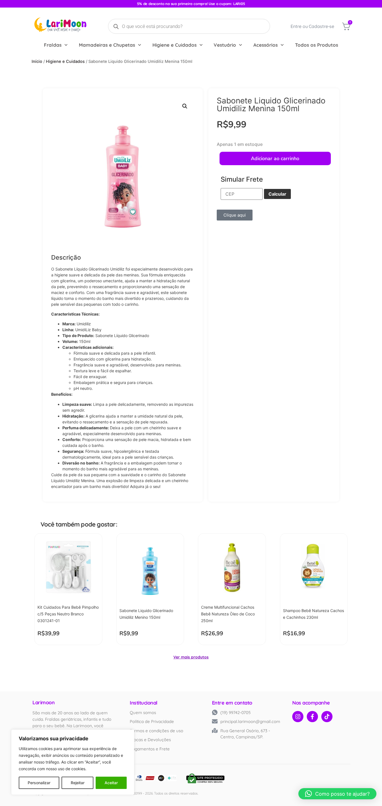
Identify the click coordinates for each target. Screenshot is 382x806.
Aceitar (111, 782)
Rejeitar (77, 782)
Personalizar (39, 782)
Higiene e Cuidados (174, 45)
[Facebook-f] (312, 716)
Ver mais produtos (191, 657)
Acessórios (265, 45)
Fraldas (53, 45)
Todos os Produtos (316, 45)
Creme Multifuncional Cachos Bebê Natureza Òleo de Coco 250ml (228, 614)
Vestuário (225, 45)
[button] (185, 106)
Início (37, 61)
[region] (72, 762)
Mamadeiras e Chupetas (107, 45)
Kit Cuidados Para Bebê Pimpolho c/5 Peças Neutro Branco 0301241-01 (68, 614)
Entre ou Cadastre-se (312, 26)
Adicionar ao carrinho (275, 158)
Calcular (277, 194)
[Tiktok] (327, 716)
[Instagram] (297, 716)
